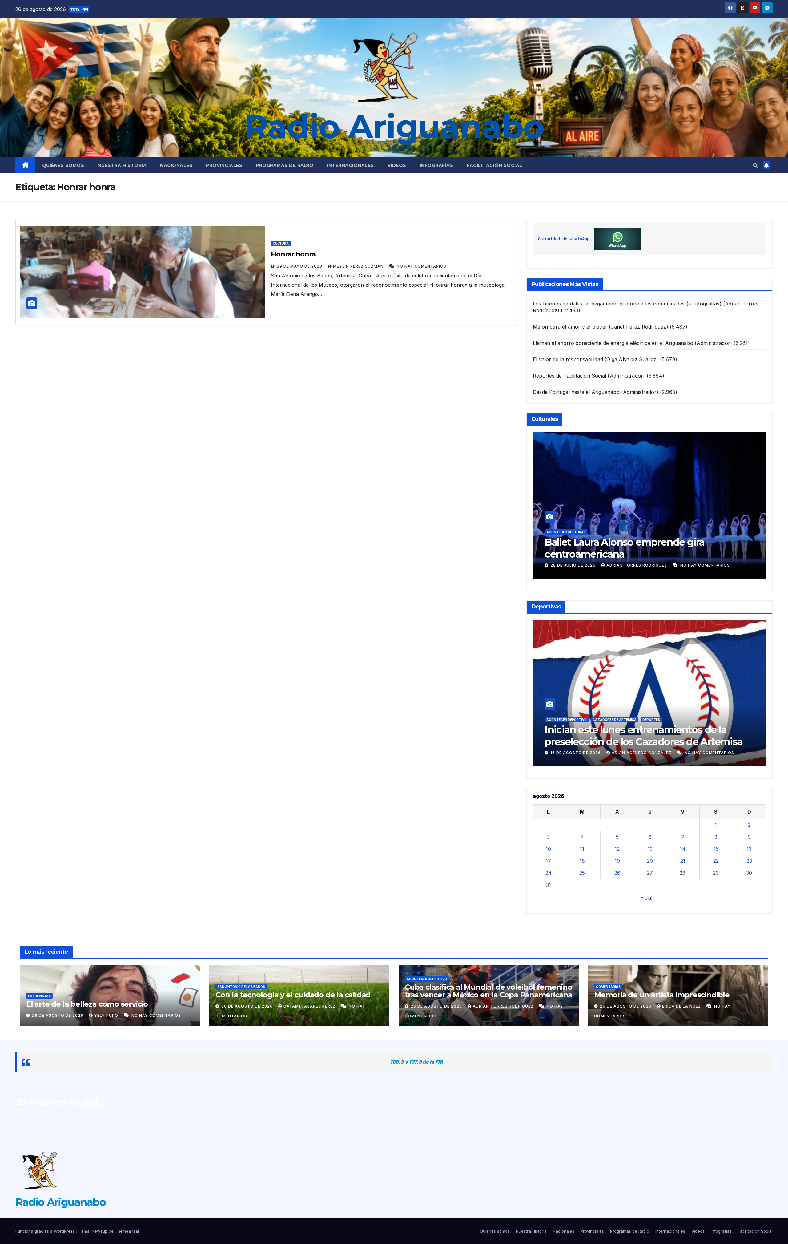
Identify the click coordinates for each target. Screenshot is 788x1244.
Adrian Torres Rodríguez (643, 752)
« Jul (646, 898)
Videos (397, 165)
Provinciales (224, 165)
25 (582, 873)
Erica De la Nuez (682, 1006)
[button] (755, 165)
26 (617, 873)
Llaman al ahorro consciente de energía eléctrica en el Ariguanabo (613, 343)
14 (682, 849)
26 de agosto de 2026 (576, 752)
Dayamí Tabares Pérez (310, 1006)
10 (548, 849)
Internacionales (350, 165)
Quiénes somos (63, 165)
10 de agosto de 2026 (576, 565)
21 (682, 861)
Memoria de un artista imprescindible (662, 994)
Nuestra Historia (122, 165)
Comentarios (608, 986)
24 (548, 873)
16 (749, 849)
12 (617, 849)
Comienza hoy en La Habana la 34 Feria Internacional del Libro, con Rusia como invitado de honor (636, 554)
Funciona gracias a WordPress (45, 1231)
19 (617, 861)
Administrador (630, 565)
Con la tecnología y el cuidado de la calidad (293, 994)
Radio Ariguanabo (394, 127)
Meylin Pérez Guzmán (359, 266)
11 (582, 849)
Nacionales (176, 165)
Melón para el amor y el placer (570, 327)
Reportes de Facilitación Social (569, 376)
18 (582, 861)
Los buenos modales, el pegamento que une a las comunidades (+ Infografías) (627, 304)
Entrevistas (39, 996)
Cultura (281, 243)
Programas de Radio (284, 165)
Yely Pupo (106, 1015)
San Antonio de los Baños (241, 986)
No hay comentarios (421, 266)
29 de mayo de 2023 (300, 266)
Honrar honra (293, 254)
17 (548, 861)
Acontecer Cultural (565, 532)
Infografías (436, 165)
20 (650, 861)
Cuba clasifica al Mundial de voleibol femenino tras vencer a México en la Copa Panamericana (641, 741)
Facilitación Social (494, 165)
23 (749, 861)
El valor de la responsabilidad (568, 359)
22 (716, 861)
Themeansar (127, 1231)
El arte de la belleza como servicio (87, 1004)
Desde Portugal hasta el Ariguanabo (576, 392)
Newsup (99, 1231)
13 (650, 849)
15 (716, 849)
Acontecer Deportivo (566, 719)
